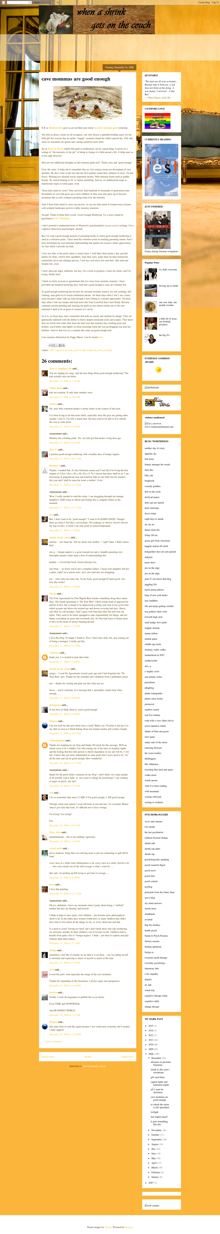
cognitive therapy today (156, 995)
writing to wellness (154, 802)
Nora (51, 884)
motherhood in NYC (154, 655)
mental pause (151, 638)
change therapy (152, 1006)
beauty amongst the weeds (157, 464)
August (155, 1144)
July (153, 1148)
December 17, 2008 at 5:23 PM (64, 645)
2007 (151, 1182)
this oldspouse (151, 764)
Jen (51, 514)
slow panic (150, 736)
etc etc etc (149, 524)
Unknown (54, 652)
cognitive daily (152, 1001)
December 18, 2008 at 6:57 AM (64, 825)
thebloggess (150, 758)
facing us (149, 952)
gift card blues (158, 1077)
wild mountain (152, 791)
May (153, 1158)
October (155, 1134)
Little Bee (166, 97)
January (155, 1176)
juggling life (151, 584)
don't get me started (154, 502)
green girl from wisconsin (157, 540)
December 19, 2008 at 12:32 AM (65, 893)
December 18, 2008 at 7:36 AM (64, 841)
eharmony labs (152, 968)
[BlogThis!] (53, 345)
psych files (150, 875)
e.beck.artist (55, 848)
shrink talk (150, 843)
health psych (151, 930)
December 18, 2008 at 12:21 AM (65, 763)
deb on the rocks (153, 491)
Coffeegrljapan (57, 740)
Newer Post (48, 1057)
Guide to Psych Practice (156, 935)
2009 (151, 1049)
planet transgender (153, 693)
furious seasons (152, 941)
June (153, 1153)
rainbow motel (152, 709)
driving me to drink (168, 285)
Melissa (53, 404)
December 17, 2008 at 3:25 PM (64, 626)
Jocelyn (53, 992)
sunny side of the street (156, 742)
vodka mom (150, 775)
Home (88, 1057)
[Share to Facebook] (60, 345)
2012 (151, 1035)
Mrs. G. (53, 449)
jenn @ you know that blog (158, 578)
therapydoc (55, 705)
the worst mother (153, 753)
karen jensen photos (154, 589)
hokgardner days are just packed (160, 551)
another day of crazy (155, 448)
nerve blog (150, 897)
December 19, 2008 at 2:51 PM (64, 962)
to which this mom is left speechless (160, 1106)
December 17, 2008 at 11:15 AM (65, 507)
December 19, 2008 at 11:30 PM (65, 985)
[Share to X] (57, 345)
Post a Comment (54, 1041)
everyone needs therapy (156, 957)
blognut (53, 721)
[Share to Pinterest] (63, 345)
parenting (107, 350)
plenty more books (154, 698)
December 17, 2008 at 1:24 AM (64, 381)
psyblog (148, 886)
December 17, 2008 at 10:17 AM (65, 458)
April (154, 1162)
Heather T (54, 465)
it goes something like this (159, 1123)
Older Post (128, 1057)
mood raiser (150, 908)
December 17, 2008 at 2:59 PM (64, 586)
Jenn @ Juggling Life (60, 368)
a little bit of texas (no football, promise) (168, 321)
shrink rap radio (152, 848)
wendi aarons (151, 780)
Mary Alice (55, 832)
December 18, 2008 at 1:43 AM (64, 785)
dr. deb (148, 984)
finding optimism (153, 946)
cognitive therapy (63, 350)
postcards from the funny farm (159, 892)
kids (100, 350)
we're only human (153, 821)
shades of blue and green (157, 731)
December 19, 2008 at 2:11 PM (64, 943)
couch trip (150, 990)
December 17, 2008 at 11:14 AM (65, 484)
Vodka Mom (55, 388)
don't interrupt (152, 507)
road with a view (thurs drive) (159, 720)
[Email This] (50, 345)
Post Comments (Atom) (94, 1066)
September (156, 1139)
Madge (52, 950)
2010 (151, 1044)
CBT (51, 350)
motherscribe (151, 660)
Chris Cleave (154, 97)
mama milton (151, 633)
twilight (154, 1112)
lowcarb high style (154, 616)
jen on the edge (152, 567)
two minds (150, 826)
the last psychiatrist (154, 832)
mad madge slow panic (156, 622)
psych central (151, 881)
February (156, 1172)
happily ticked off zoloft (156, 546)
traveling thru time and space (159, 769)
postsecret (149, 704)
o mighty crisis (152, 671)
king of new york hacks (156, 595)
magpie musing (152, 627)
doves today (150, 513)
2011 (151, 1039)
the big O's (164, 335)
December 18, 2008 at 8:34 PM (64, 877)
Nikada (108, 1227)
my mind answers (153, 903)
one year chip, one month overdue (168, 303)
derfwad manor (152, 497)
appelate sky (151, 453)
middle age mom (153, 644)
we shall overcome (168, 269)
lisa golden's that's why (156, 611)
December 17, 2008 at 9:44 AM (64, 442)
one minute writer (153, 676)
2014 (151, 1030)
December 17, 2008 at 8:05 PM (64, 697)
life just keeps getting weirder (159, 606)
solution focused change (156, 837)
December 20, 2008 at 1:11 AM (64, 1015)
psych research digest (155, 865)
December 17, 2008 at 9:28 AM (64, 426)
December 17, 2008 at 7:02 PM (64, 661)
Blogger (129, 1227)
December (156, 1058)
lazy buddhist (151, 600)
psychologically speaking (157, 859)
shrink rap (150, 854)
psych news (150, 870)
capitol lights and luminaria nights (160, 1083)
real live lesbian (152, 715)
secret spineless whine (155, 725)
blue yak (149, 475)
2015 (151, 1025)
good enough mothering (84, 350)
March (154, 1167)
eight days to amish (154, 518)
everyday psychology (155, 963)
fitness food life (152, 529)
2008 (151, 1053)
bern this (149, 469)
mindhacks (150, 914)
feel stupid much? (159, 1116)
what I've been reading (156, 785)
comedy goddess (153, 486)
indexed (148, 557)
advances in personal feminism (161, 1063)
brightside (149, 480)
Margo (52, 593)
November (156, 1130)
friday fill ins (151, 535)
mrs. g (148, 666)
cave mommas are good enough (159, 1098)
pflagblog (149, 687)
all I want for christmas (157, 1091)
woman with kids (153, 796)
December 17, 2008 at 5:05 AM (64, 397)
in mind (148, 919)
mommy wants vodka (155, 649)
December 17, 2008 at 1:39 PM (64, 530)
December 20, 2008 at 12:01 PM (65, 1034)
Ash (51, 792)
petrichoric (150, 682)
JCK (51, 969)
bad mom (149, 459)
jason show (150, 562)
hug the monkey (152, 924)
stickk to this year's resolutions (160, 1071)
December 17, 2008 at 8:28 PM (64, 714)
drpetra (148, 979)
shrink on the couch (59, 537)
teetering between (153, 747)
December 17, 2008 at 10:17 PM (65, 733)
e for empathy (151, 973)
